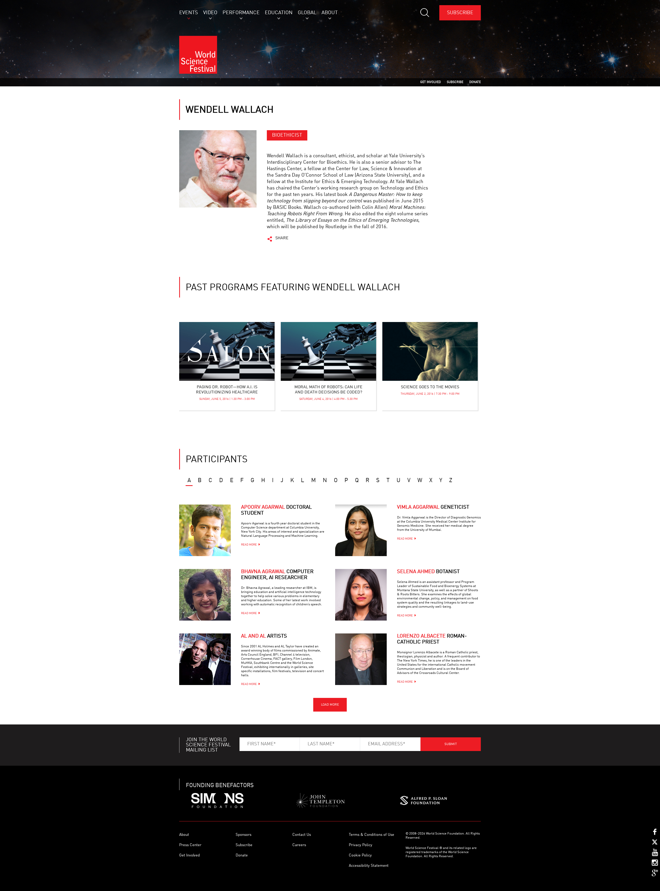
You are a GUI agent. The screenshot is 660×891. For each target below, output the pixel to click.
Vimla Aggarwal (433, 507)
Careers (299, 845)
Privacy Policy (360, 845)
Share (281, 238)
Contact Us (301, 835)
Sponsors (243, 835)
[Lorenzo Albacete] (361, 659)
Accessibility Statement (369, 866)
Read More (249, 544)
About (184, 835)
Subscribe (460, 12)
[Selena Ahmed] (361, 595)
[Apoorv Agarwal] (205, 530)
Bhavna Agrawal (277, 574)
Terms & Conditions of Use (371, 835)
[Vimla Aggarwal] (361, 530)
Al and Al (264, 636)
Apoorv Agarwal (276, 510)
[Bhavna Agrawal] (205, 595)
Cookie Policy (360, 855)
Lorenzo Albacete (432, 639)
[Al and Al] (205, 659)
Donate (242, 855)
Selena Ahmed (428, 571)
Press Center (190, 845)
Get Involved (189, 855)
